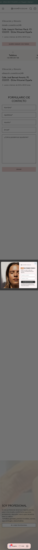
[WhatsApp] (27, 546)
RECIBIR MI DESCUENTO (28, 282)
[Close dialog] (35, 263)
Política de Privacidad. (25, 285)
